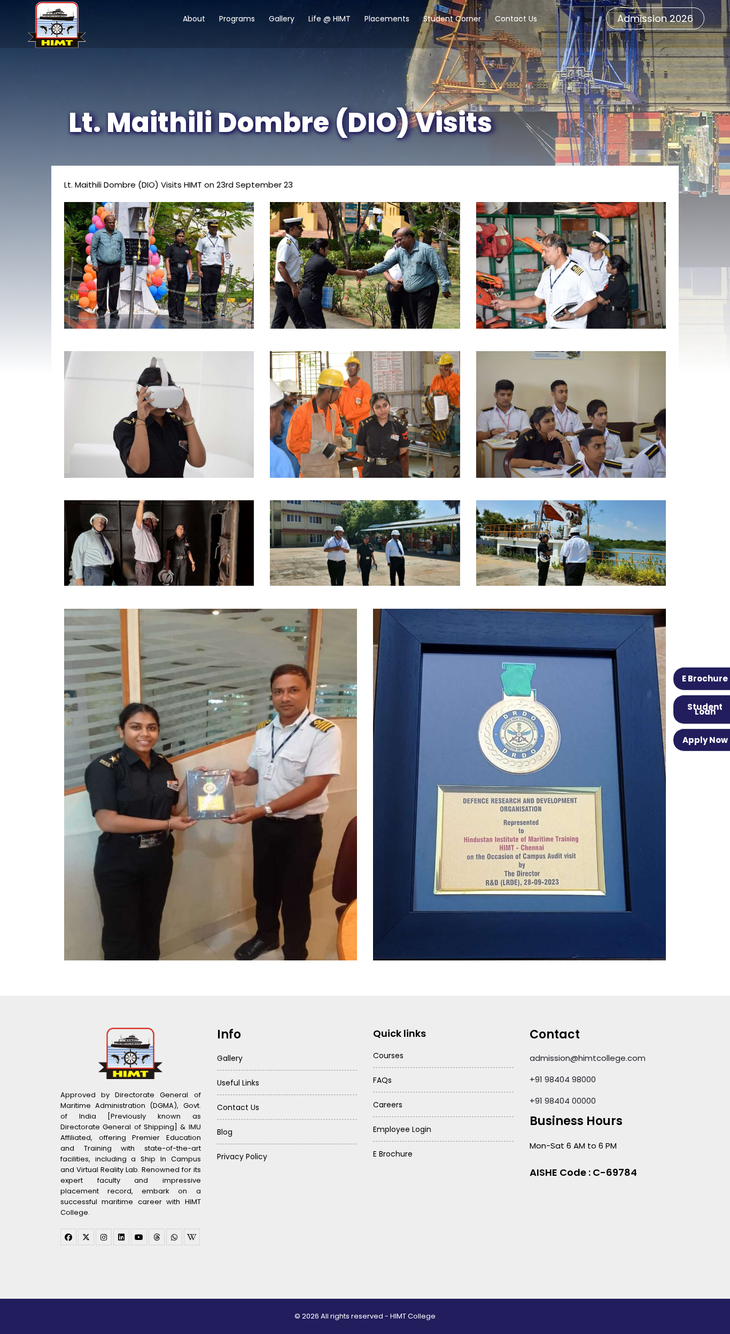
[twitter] (86, 1237)
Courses (388, 1055)
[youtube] (139, 1237)
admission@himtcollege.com (588, 1058)
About (194, 18)
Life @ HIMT (329, 18)
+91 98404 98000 (563, 1079)
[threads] (157, 1237)
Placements (386, 18)
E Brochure (705, 678)
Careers (387, 1104)
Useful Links (238, 1082)
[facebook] (68, 1237)
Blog (224, 1132)
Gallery (281, 18)
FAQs (382, 1080)
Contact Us (516, 18)
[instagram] (104, 1237)
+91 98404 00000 (563, 1100)
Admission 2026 (655, 18)
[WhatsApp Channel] (174, 1237)
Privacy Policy (242, 1156)
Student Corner (452, 18)
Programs (237, 18)
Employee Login (402, 1129)
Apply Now (705, 740)
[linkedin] (121, 1237)
